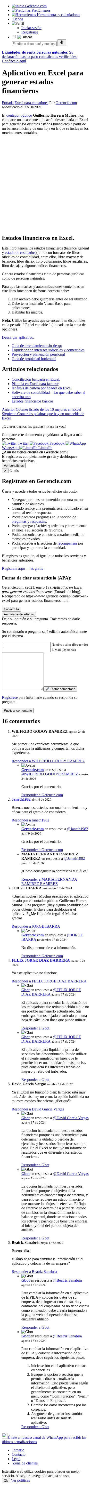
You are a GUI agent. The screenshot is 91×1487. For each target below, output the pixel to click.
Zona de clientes (25, 1463)
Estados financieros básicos (32, 401)
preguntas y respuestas (29, 521)
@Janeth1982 (77, 829)
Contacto (18, 1454)
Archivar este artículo (19, 614)
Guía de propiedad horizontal (34, 359)
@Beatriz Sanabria (67, 1280)
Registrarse (29, 32)
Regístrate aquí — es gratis (22, 568)
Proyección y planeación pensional (38, 354)
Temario (18, 1450)
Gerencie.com (66, 103)
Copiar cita (11, 609)
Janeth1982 (21, 799)
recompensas (67, 543)
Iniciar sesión (31, 28)
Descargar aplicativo (17, 337)
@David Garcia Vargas (71, 1118)
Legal (16, 1459)
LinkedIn (44, 448)
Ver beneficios (14, 465)
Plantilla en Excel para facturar (35, 384)
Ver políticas (20, 1480)
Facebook (57, 443)
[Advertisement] (45, 184)
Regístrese (10, 697)
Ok (6, 1480)
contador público (19, 115)
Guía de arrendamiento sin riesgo (37, 346)
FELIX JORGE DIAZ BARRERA (41, 960)
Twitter (23, 443)
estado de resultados (20, 252)
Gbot (25, 990)
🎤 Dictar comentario (60, 689)
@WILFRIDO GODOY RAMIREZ (49, 774)
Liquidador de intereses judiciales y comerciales (48, 350)
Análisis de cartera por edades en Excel (42, 388)
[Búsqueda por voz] (62, 42)
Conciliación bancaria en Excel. (36, 379)
